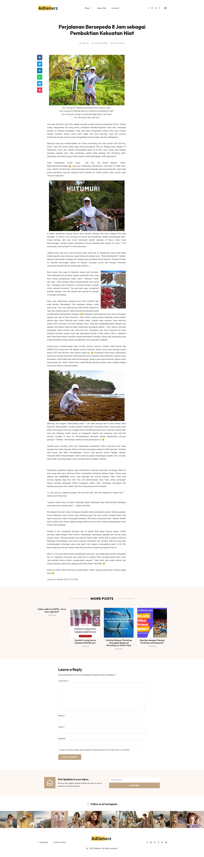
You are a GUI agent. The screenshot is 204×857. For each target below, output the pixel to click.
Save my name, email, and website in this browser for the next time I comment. (95, 749)
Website (62, 738)
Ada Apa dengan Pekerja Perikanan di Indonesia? (152, 641)
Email (61, 727)
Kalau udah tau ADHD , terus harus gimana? (52, 610)
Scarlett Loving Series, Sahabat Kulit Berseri (85, 641)
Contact (115, 8)
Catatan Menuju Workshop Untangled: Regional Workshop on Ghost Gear (119, 643)
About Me (101, 8)
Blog (87, 8)
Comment (63, 680)
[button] (39, 57)
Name (61, 715)
